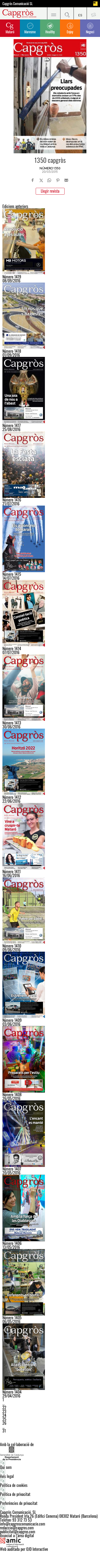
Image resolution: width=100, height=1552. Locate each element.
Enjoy (70, 31)
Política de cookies (13, 1485)
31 (4, 1431)
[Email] (66, 180)
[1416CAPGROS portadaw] (50, 464)
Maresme (30, 31)
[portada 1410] (50, 910)
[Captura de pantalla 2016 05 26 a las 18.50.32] (50, 1133)
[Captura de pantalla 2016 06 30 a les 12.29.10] (50, 687)
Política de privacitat (15, 1494)
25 (4, 1419)
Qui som (6, 1467)
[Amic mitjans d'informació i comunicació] (50, 1542)
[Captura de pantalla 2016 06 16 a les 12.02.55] (50, 836)
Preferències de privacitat (18, 1503)
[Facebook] (32, 180)
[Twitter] (41, 180)
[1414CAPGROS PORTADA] (50, 613)
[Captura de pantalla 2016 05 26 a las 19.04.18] (50, 1356)
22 (4, 1407)
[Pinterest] (57, 180)
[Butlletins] (93, 13)
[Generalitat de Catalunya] (50, 1453)
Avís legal (7, 1476)
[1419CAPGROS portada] (50, 241)
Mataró (10, 31)
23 (4, 1411)
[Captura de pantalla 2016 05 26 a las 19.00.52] (50, 1282)
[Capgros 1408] (50, 1059)
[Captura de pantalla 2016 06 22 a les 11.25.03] (50, 762)
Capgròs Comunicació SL (17, 3)
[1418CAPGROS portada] (50, 316)
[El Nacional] (95, 3)
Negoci (90, 31)
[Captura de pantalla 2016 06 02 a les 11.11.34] (50, 985)
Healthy (50, 31)
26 (4, 1423)
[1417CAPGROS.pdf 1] (50, 390)
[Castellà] (80, 13)
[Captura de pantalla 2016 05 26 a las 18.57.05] (50, 1208)
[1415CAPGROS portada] (50, 539)
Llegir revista (50, 191)
